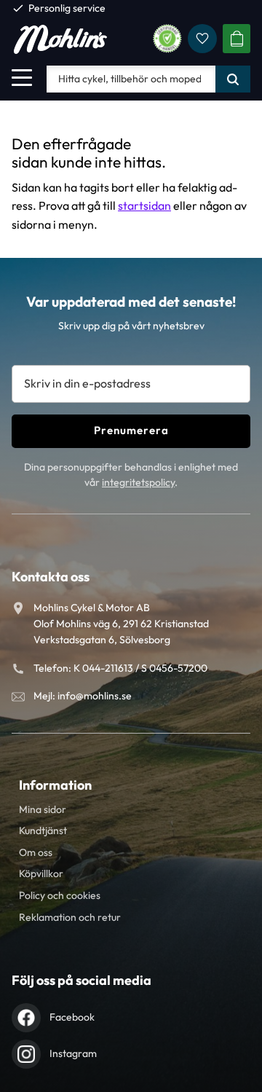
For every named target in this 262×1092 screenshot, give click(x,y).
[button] (21, 77)
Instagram (73, 1053)
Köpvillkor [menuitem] (41, 873)
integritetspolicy (138, 482)
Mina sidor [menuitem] (42, 809)
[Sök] (232, 79)
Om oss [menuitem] (35, 852)
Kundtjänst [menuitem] (43, 830)
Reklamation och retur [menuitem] (70, 917)
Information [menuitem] (55, 785)
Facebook (72, 1017)
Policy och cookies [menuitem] (59, 895)
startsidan (144, 205)
